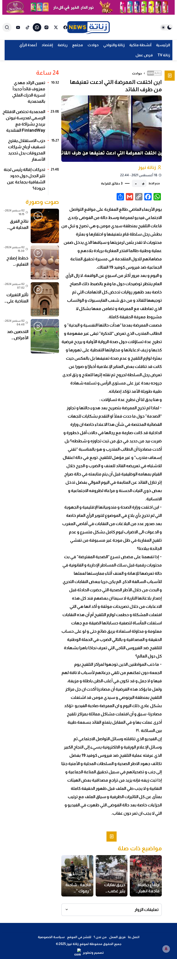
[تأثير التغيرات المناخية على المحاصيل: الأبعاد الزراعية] (30, 299)
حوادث (137, 73)
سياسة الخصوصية (51, 937)
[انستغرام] (46, 27)
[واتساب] (37, 27)
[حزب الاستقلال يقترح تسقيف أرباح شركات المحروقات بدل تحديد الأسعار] (30, 151)
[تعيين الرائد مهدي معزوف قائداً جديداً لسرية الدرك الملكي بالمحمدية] (30, 93)
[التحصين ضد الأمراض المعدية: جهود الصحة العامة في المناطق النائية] (30, 336)
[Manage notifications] (166, 949)
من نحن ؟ (100, 937)
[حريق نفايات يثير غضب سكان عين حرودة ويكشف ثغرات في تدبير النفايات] (112, 875)
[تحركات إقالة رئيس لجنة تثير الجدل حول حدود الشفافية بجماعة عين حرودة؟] (30, 180)
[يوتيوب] (18, 27)
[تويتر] (56, 27)
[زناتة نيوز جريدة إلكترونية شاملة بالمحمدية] (88, 27)
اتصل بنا (133, 937)
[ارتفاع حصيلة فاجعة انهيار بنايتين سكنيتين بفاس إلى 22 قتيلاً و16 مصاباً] (146, 875)
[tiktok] (27, 27)
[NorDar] (88, 7)
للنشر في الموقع (79, 937)
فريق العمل (117, 937)
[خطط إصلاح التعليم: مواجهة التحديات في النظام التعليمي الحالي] (30, 262)
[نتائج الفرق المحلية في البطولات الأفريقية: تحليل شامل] (30, 226)
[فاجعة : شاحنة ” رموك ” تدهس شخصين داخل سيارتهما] (77, 875)
